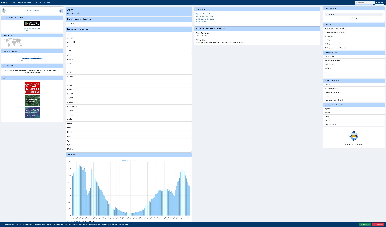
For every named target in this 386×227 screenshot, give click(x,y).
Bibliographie (329, 76)
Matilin (327, 120)
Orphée (327, 109)
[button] (351, 18)
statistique (77, 221)
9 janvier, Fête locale (203, 14)
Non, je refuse (378, 224)
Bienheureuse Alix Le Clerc (205, 16)
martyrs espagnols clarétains (334, 100)
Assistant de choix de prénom (336, 28)
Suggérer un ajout (332, 44)
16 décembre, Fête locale (205, 19)
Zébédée (327, 113)
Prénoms (20, 3)
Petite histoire (329, 56)
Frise (40, 3)
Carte (35, 3)
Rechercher (379, 3)
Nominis (4, 2)
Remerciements (330, 64)
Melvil (327, 116)
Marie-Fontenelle (330, 124)
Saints (13, 3)
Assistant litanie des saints (335, 32)
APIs (328, 40)
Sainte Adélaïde (201, 21)
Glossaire (328, 68)
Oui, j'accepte (364, 224)
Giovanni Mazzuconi (331, 88)
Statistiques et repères (332, 60)
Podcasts (47, 3)
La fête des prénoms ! (32, 11)
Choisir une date (330, 8)
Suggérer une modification (335, 48)
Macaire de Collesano (332, 92)
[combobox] (364, 3)
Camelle (327, 84)
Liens (326, 72)
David (327, 96)
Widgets (329, 36)
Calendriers (28, 3)
